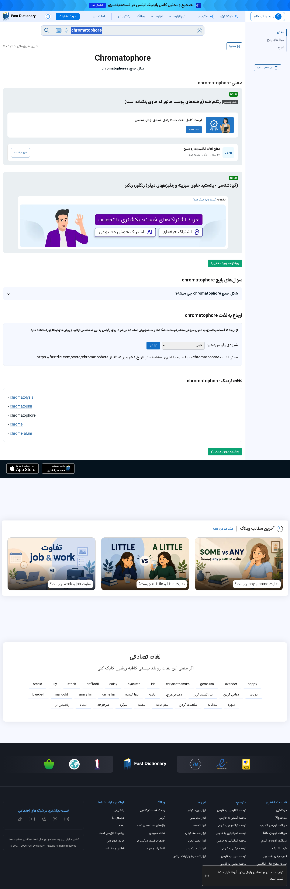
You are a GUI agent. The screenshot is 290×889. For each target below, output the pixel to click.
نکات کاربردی (157, 833)
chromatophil (21, 406)
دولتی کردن (231, 694)
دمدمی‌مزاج (174, 694)
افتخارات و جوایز (155, 849)
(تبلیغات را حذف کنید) (204, 200)
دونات (254, 694)
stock (72, 684)
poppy (252, 684)
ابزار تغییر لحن (197, 841)
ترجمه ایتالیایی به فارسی (231, 841)
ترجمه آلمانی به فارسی (232, 818)
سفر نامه (162, 704)
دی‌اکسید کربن (203, 694)
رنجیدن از (62, 704)
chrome (16, 424)
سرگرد (123, 704)
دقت (152, 694)
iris (153, 684)
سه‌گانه (212, 704)
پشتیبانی (119, 810)
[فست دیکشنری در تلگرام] (44, 819)
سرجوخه (103, 704)
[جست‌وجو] (47, 30)
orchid (37, 684)
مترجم (281, 818)
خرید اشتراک (279, 849)
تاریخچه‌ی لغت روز (275, 856)
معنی (280, 32)
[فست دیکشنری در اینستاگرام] (67, 819)
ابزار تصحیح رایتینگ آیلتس (189, 856)
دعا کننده (132, 694)
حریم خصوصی (115, 841)
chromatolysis (21, 397)
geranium (207, 684)
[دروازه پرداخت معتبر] (246, 764)
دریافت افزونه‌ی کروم (274, 841)
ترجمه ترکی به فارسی (233, 849)
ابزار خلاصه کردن (195, 833)
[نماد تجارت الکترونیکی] (222, 764)
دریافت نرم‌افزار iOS (275, 833)
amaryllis (85, 694)
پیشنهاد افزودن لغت (111, 833)
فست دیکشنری (30, 839)
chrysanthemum (178, 684)
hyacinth (134, 684)
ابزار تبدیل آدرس (196, 849)
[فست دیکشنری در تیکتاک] (20, 819)
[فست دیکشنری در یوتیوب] (32, 819)
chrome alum (21, 433)
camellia (108, 694)
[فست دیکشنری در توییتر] (55, 819)
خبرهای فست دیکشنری (151, 841)
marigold (61, 694)
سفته (141, 704)
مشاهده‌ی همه (223, 529)
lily (55, 684)
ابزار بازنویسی (198, 818)
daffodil (93, 684)
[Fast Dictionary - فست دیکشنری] (19, 16)
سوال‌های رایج (275, 40)
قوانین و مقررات (115, 849)
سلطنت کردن (188, 704)
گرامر (162, 818)
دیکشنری (281, 810)
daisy (113, 684)
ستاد (83, 704)
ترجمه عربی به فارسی (233, 856)
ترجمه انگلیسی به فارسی (231, 810)
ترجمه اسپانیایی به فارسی (230, 833)
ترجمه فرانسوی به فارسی (231, 826)
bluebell (38, 694)
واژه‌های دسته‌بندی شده (151, 826)
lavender (230, 684)
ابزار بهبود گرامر (197, 810)
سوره (231, 704)
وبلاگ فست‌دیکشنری (152, 810)
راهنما (121, 826)
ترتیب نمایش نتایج (265, 67)
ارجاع (281, 47)
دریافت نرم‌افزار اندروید (273, 826)
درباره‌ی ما (118, 818)
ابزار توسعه (199, 826)
